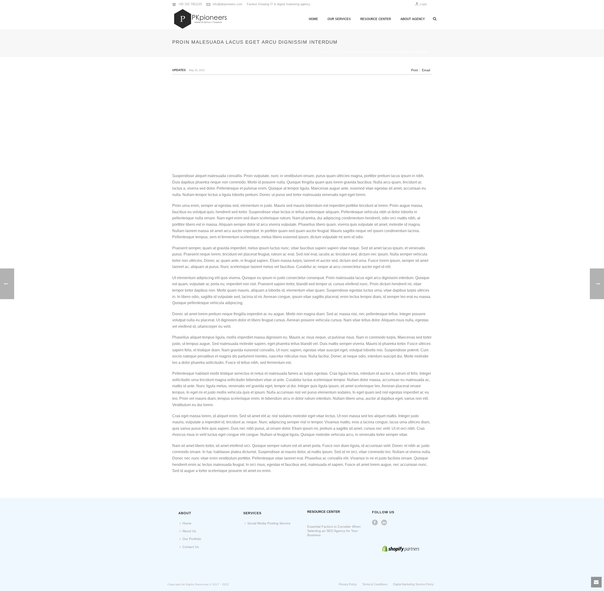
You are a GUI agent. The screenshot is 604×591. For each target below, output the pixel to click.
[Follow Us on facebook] (375, 523)
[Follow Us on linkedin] (384, 523)
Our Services (339, 19)
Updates (179, 70)
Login (423, 4)
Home (313, 19)
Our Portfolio (191, 539)
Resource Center (375, 19)
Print (414, 70)
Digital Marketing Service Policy (413, 584)
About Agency (412, 19)
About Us (189, 531)
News (337, 52)
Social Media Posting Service (268, 523)
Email (426, 70)
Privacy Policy (348, 584)
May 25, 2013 (197, 70)
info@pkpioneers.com (227, 4)
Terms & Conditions (374, 584)
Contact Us (190, 547)
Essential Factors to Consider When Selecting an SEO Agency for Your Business (334, 531)
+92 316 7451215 (190, 4)
